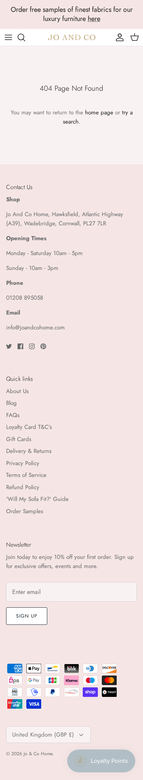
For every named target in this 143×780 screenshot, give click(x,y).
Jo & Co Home (38, 753)
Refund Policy (22, 487)
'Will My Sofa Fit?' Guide (37, 499)
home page (99, 112)
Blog (11, 403)
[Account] (117, 37)
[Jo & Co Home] (71, 37)
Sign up (26, 616)
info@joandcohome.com (35, 327)
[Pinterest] (43, 346)
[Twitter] (9, 346)
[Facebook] (20, 346)
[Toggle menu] (8, 37)
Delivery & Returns (28, 451)
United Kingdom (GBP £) (43, 734)
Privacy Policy (22, 463)
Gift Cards (18, 439)
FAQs (12, 415)
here (94, 19)
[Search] (25, 37)
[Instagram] (32, 346)
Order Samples (24, 511)
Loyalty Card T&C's (29, 427)
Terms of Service (26, 475)
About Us (17, 391)
